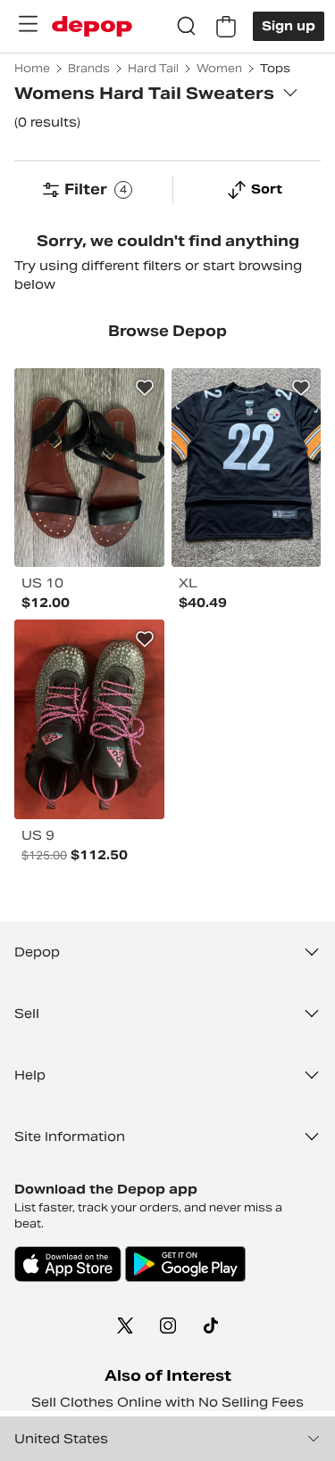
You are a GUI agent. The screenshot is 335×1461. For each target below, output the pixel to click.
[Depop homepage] (92, 26)
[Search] (186, 26)
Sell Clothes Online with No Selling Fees (167, 1402)
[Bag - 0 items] (226, 26)
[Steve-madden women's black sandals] (89, 467)
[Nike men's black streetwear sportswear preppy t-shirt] (247, 467)
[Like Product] (144, 387)
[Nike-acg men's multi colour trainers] (89, 719)
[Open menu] (27, 24)
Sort (266, 189)
